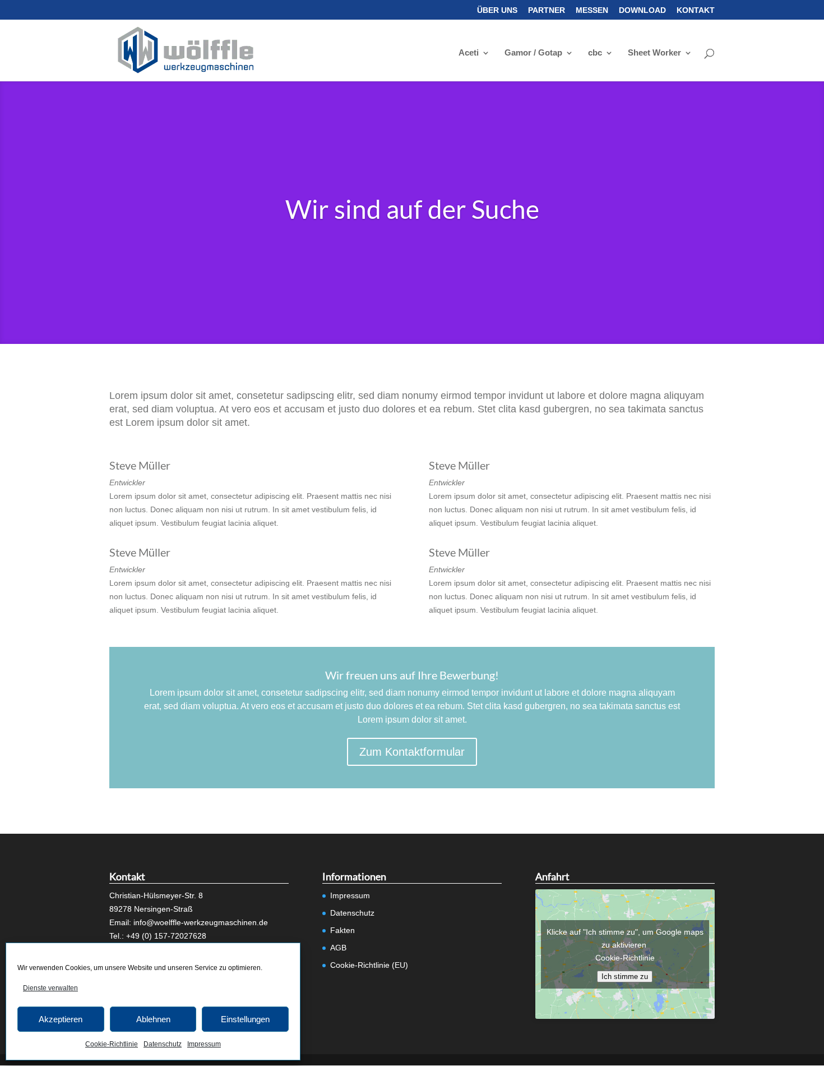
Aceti (469, 53)
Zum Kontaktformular (412, 752)
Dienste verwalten (50, 988)
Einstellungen (245, 1019)
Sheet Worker (654, 53)
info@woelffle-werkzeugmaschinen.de (200, 922)
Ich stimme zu (624, 976)
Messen (592, 10)
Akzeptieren (60, 1019)
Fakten (342, 930)
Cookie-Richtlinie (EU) (369, 965)
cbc (595, 53)
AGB (338, 947)
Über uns (497, 10)
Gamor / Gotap (533, 53)
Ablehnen (153, 1019)
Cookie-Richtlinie (111, 1044)
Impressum (204, 1044)
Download (642, 10)
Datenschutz (162, 1044)
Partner (546, 10)
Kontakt (696, 10)
